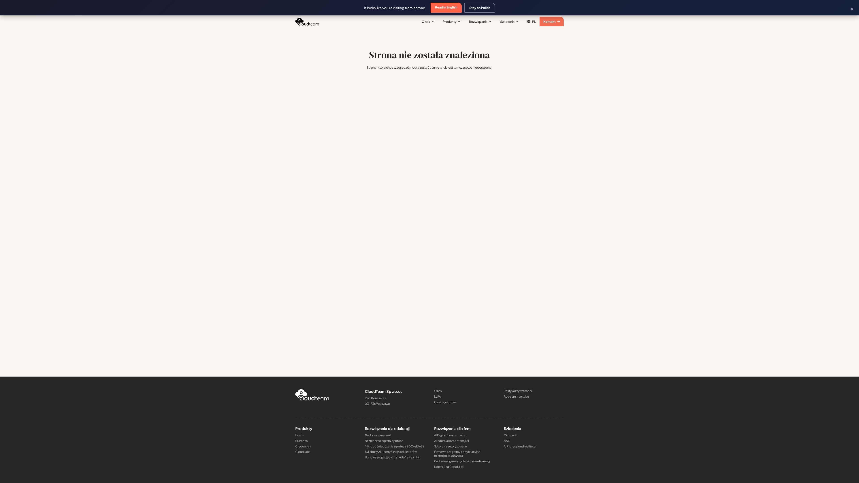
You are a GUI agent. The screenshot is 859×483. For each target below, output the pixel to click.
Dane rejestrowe (445, 402)
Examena (301, 441)
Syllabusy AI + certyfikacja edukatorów (391, 451)
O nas (438, 391)
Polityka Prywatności (518, 391)
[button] (432, 21)
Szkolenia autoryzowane (450, 446)
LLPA (437, 396)
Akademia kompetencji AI (451, 441)
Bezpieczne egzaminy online (384, 441)
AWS (507, 441)
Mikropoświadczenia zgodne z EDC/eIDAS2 (394, 446)
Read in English (446, 7)
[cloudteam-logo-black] (307, 21)
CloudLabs (302, 451)
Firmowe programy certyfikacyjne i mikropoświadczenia (457, 453)
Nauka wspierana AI (378, 435)
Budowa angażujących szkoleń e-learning (393, 457)
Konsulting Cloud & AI (449, 466)
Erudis (299, 435)
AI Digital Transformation (450, 435)
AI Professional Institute (520, 446)
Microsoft (510, 435)
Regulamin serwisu (516, 396)
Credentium (303, 446)
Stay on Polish (479, 8)
